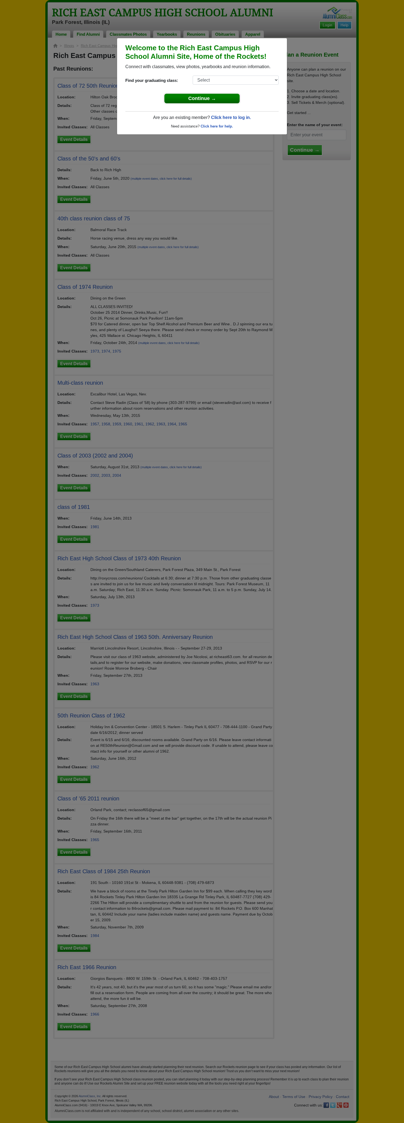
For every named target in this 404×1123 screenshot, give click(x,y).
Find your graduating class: (151, 80)
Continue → (202, 98)
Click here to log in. (231, 117)
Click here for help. (217, 126)
